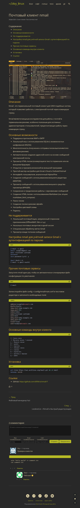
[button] (69, 4)
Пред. (12, 397)
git (64, 4)
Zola (37, 504)
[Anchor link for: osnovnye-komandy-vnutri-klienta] (7, 329)
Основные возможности (23, 33)
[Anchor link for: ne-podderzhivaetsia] (7, 215)
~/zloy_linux (16, 3)
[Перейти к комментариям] (75, 498)
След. (67, 405)
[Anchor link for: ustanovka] (7, 361)
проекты (30, 500)
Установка (17, 52)
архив (58, 4)
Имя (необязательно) (15, 439)
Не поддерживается (21, 36)
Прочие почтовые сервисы (24, 46)
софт (37, 4)
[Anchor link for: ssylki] (7, 378)
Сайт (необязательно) (42, 439)
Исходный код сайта (49, 504)
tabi (41, 504)
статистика (39, 500)
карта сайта (48, 500)
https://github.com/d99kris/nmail (32, 381)
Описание (17, 29)
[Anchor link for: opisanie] (7, 101)
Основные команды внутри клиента (28, 49)
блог (31, 4)
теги (51, 4)
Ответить (20, 468)
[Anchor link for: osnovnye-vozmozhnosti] (7, 135)
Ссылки (16, 56)
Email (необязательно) (29, 439)
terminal (31, 19)
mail (36, 19)
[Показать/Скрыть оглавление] (75, 494)
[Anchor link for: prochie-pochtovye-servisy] (7, 268)
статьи (44, 4)
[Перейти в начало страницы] (75, 503)
